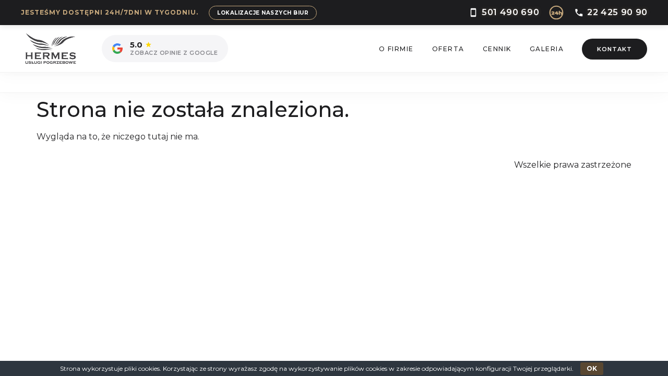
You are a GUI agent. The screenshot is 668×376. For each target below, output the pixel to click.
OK (592, 368)
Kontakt (614, 49)
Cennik (497, 49)
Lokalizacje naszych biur (262, 12)
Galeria (547, 49)
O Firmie (396, 49)
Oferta (448, 49)
